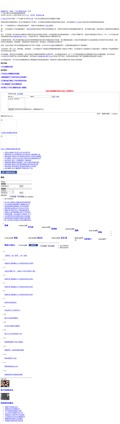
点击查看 (20, 94)
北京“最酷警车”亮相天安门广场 (22, 168)
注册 (57, 96)
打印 (32, 15)
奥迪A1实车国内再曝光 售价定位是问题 (25, 164)
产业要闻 (8, 158)
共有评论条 (40, 15)
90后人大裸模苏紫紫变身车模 (10, 149)
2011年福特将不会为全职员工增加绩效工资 (26, 154)
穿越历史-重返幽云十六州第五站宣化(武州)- (18, 279)
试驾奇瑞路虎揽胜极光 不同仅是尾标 (16, 206)
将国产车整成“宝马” (11, 407)
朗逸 (100, 232)
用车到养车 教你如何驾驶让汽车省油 (24, 166)
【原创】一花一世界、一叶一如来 (15, 255)
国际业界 (8, 154)
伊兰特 (30, 227)
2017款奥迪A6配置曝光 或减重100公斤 (17, 204)
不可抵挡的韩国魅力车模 (13, 411)
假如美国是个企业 (10, 358)
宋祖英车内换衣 (7, 403)
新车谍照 (8, 164)
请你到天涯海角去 (10, 302)
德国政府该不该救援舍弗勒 (13, 374)
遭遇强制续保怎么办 (11, 366)
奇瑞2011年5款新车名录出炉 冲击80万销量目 (26, 156)
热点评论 (8, 160)
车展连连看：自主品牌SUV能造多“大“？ (17, 214)
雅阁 (76, 230)
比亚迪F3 (88, 239)
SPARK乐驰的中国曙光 (12, 326)
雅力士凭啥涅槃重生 (11, 318)
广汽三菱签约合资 (20, 11)
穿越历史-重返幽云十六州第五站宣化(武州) (18, 287)
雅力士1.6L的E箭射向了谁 (13, 333)
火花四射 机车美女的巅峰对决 (15, 417)
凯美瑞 (54, 229)
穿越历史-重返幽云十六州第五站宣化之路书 (18, 263)
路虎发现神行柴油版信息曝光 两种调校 (17, 218)
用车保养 (8, 166)
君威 (6, 225)
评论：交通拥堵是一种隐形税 (21, 160)
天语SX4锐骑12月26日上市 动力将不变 (17, 152)
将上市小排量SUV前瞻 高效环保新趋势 (17, 202)
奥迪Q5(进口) (9, 245)
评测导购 (8, 162)
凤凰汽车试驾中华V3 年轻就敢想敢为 (16, 210)
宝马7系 (64, 238)
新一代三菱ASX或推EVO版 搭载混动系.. (17, 220)
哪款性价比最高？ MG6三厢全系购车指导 (25, 162)
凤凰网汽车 (4, 11)
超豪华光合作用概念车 (12, 409)
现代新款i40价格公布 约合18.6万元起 (16, 208)
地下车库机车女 (7, 390)
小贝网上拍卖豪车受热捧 (9, 133)
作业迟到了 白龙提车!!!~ (12, 310)
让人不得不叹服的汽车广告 (14, 413)
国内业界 (8, 156)
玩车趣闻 (8, 168)
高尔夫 (40, 238)
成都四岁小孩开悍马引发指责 (14, 415)
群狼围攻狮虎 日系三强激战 (13, 342)
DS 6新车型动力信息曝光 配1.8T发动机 (17, 216)
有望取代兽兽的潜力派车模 (14, 420)
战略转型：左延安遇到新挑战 (14, 350)
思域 (15, 238)
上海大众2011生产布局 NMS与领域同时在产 (26, 158)
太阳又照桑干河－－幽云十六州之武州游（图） (20, 271)
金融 (11, 11)
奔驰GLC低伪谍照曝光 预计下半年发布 (17, 212)
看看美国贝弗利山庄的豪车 (14, 418)
